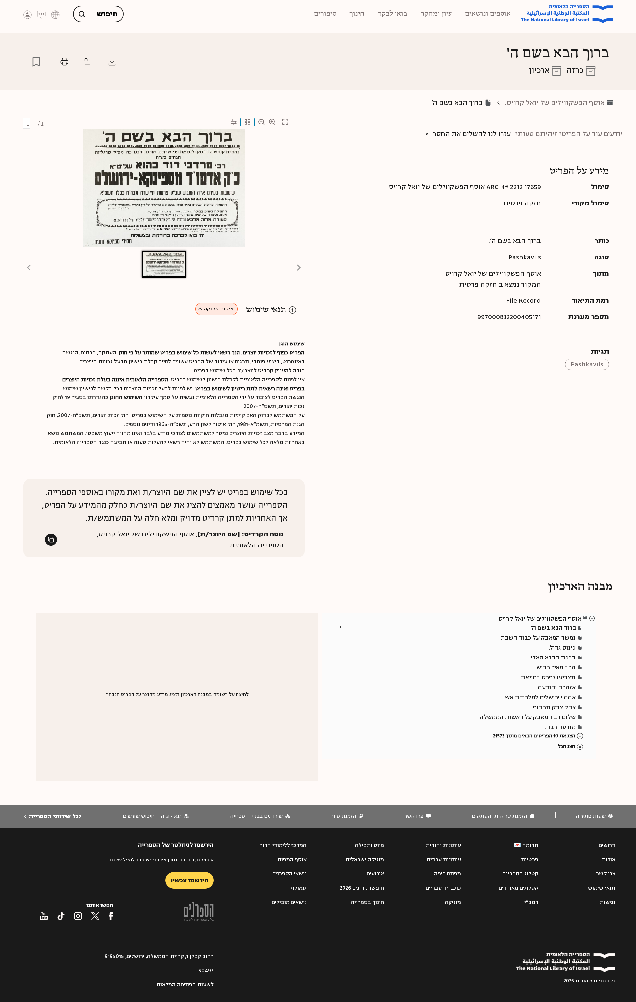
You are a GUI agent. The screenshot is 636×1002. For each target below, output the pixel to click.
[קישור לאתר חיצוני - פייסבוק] (111, 916)
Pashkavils (587, 364)
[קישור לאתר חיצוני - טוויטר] (95, 916)
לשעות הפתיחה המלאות (185, 985)
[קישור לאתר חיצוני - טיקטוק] (61, 916)
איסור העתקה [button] (218, 308)
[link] (594, 816)
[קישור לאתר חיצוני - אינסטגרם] (78, 916)
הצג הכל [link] (566, 746)
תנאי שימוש (266, 310)
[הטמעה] (88, 61)
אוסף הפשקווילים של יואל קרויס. (555, 103)
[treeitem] (592, 618)
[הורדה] (112, 61)
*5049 (206, 971)
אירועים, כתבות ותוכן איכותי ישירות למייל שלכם (162, 859)
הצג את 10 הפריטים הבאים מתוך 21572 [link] (534, 735)
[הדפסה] (64, 61)
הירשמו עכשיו (189, 880)
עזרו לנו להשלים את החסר (472, 134)
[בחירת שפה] (55, 14)
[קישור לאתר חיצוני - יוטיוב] (44, 916)
